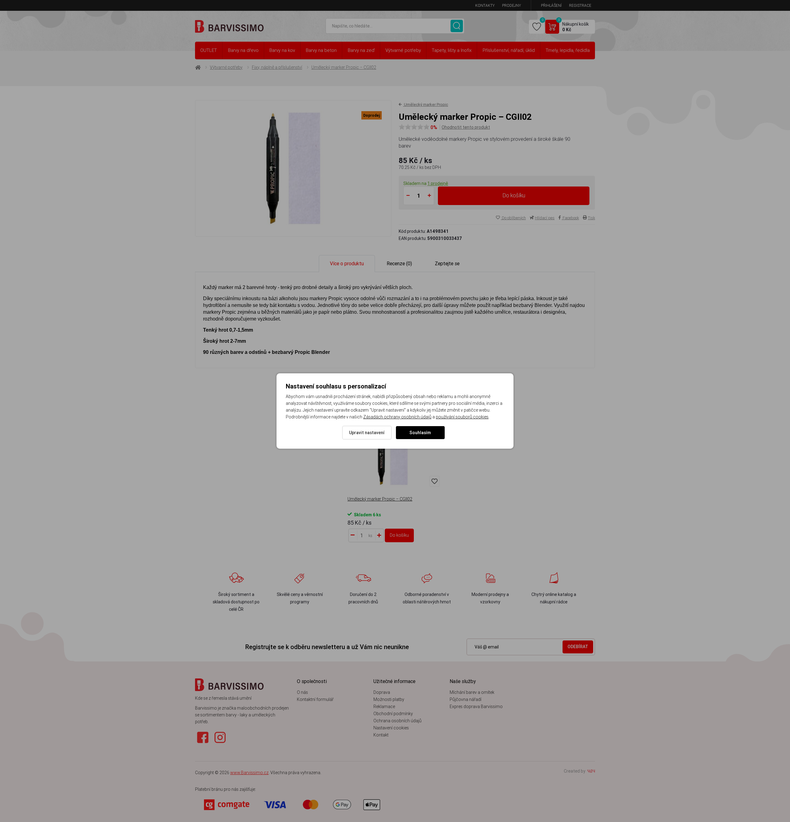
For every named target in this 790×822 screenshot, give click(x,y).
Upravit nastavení (367, 432)
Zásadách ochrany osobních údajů (397, 417)
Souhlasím (420, 432)
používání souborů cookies (462, 417)
